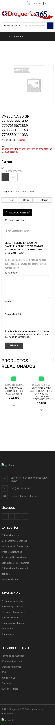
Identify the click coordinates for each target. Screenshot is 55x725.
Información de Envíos (13, 623)
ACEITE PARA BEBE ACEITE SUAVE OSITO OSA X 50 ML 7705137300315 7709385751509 (41, 393)
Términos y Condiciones (13, 612)
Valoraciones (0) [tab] (19, 212)
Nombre (9, 301)
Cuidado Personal (10, 535)
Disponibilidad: (8, 140)
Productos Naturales (12, 552)
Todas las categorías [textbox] (13, 25)
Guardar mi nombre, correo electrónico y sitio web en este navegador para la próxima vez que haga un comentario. (27, 334)
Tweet (10, 200)
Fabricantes (7, 628)
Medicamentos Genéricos (14, 541)
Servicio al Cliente (10, 617)
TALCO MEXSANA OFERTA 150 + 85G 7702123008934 (14, 391)
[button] (14, 404)
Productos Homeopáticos (14, 557)
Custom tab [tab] (16, 220)
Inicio (6, 45)
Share (26, 200)
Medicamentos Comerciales (15, 546)
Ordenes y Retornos (11, 667)
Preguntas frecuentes (13, 601)
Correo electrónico (15, 314)
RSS (4, 672)
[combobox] (12, 25)
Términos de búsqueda (13, 656)
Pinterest (43, 200)
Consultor (6, 683)
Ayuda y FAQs (8, 678)
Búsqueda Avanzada (12, 661)
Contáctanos (8, 634)
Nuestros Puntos (10, 689)
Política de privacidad (12, 606)
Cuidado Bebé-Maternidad (15, 568)
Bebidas (6, 574)
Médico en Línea (10, 579)
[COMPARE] (5, 177)
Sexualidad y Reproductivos (15, 563)
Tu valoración (12, 273)
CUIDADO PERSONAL (25, 45)
